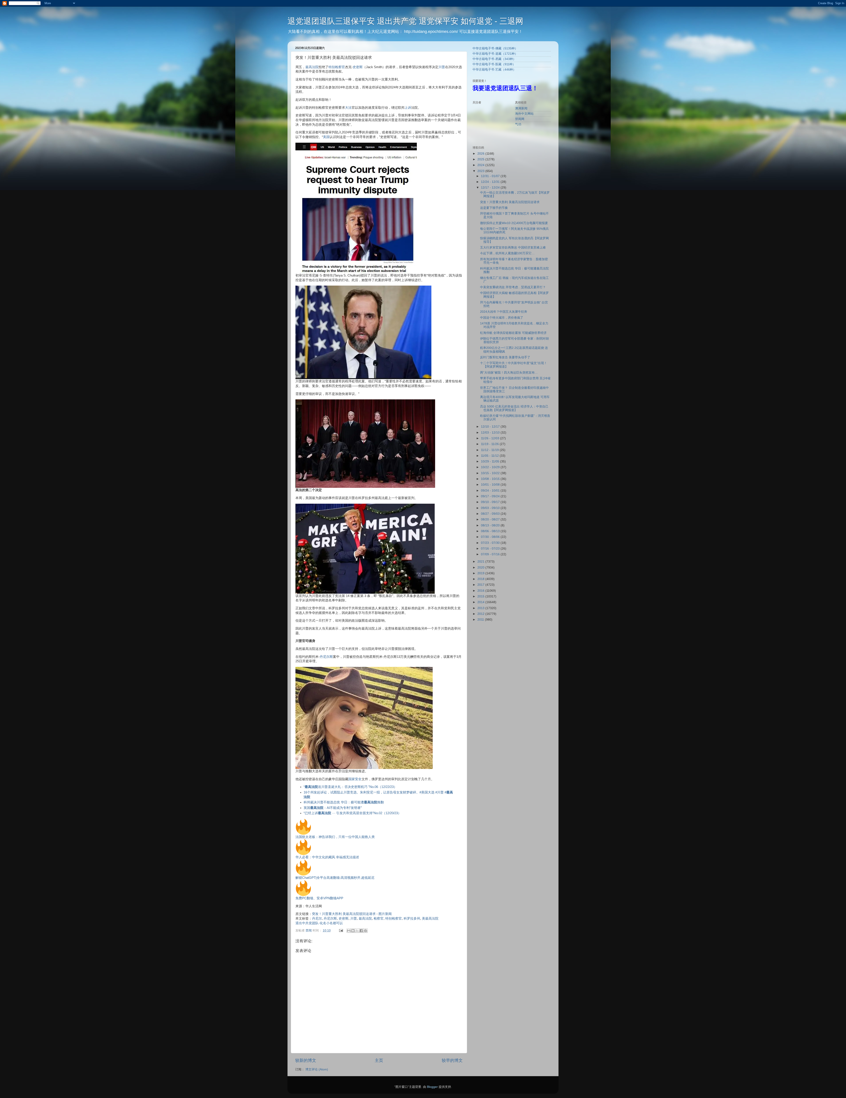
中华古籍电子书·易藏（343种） (494, 59)
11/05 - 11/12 (490, 455)
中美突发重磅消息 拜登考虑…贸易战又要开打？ (513, 287)
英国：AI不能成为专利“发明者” (333, 808)
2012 (481, 613)
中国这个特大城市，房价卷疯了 (501, 317)
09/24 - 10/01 (491, 490)
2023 (481, 171)
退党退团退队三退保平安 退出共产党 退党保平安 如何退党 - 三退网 (405, 21)
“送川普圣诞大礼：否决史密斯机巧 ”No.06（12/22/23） (350, 787)
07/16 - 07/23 (491, 548)
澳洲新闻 (521, 108)
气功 (518, 124)
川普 (441, 67)
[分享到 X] (357, 930)
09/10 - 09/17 (491, 502)
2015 (481, 596)
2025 (481, 159)
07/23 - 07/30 (491, 542)
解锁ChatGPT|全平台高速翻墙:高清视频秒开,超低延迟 (335, 877)
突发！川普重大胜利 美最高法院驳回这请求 (344, 914)
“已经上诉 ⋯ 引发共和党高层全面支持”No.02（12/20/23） (352, 813)
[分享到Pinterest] (365, 930)
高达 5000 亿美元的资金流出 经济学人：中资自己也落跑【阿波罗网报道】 (514, 408)
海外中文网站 (524, 113)
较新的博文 (305, 1060)
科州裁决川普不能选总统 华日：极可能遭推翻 (344, 802)
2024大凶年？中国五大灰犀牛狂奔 (503, 311)
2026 (481, 153)
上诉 (407, 107)
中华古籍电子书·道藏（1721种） (495, 53)
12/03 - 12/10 (491, 432)
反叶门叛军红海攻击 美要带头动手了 (505, 357)
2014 (481, 602)
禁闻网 (519, 119)
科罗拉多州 (412, 918)
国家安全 (355, 779)
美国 (326, 137)
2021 (481, 561)
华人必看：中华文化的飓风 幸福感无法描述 (327, 857)
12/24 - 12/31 (491, 181)
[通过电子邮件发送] (349, 930)
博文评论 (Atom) (316, 1069)
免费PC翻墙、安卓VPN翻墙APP (319, 898)
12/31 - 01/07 (491, 176)
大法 (348, 107)
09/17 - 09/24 (491, 496)
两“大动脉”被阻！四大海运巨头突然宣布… (509, 372)
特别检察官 (336, 67)
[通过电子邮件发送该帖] (341, 930)
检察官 (379, 918)
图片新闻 (385, 914)
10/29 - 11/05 (490, 461)
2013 (481, 608)
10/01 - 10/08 (491, 484)
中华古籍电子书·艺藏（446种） (494, 69)
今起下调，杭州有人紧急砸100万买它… (507, 253)
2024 (481, 165)
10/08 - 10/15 (491, 479)
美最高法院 (430, 918)
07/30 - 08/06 (491, 537)
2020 (481, 567)
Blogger (432, 1087)
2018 (481, 579)
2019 (481, 573)
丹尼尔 (317, 918)
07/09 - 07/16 (491, 554)
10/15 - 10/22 (491, 473)
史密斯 (358, 67)
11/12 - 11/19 (490, 450)
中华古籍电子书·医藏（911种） (494, 64)
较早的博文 (452, 1060)
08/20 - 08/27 (491, 519)
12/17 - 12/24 (491, 187)
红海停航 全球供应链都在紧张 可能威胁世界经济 (513, 333)
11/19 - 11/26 (490, 444)
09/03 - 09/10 (491, 508)
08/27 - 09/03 (491, 513)
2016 (481, 590)
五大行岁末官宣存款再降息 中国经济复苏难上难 (513, 247)
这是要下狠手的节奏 (494, 207)
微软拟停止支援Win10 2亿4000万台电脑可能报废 (514, 223)
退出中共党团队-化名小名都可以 (319, 923)
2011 (481, 619)
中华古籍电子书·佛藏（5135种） (495, 48)
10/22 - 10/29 (491, 467)
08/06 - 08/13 (491, 531)
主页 (379, 1060)
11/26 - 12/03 (490, 438)
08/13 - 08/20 (491, 525)
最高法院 (312, 67)
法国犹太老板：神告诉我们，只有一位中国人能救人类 (335, 837)
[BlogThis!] (353, 930)
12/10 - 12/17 (491, 426)
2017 (481, 584)
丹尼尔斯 (326, 656)
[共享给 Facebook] (361, 930)
